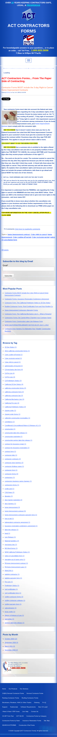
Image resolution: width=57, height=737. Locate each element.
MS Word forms (11, 548)
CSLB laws (9, 492)
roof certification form (13, 593)
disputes (9, 496)
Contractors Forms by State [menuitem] (11, 720)
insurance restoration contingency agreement (21, 526)
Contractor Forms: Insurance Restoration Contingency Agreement (27, 299)
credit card (9, 488)
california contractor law (14, 395)
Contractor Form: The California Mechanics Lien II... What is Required (28, 314)
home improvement (12, 507)
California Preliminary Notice (15, 407)
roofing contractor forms (14, 597)
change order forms (12, 414)
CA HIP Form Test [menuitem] (8, 716)
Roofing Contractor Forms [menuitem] (30, 698)
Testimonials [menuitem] (14, 707)
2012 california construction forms (17, 351)
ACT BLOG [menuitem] (20, 716)
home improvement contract (19, 234)
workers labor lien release (14, 623)
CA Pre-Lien (10, 377)
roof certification (11, 589)
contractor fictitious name (14, 466)
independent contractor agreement (17, 522)
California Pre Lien (12, 403)
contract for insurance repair (15, 444)
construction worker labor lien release (18, 440)
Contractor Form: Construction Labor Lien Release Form (24, 321)
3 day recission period (40, 237)
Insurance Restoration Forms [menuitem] (32, 720)
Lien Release (10, 537)
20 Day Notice (11, 347)
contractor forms (11, 474)
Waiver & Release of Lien (14, 615)
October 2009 (11, 639)
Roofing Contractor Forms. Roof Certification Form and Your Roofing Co (29, 306)
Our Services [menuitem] (24, 689)
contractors (10, 477)
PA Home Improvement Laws (15, 567)
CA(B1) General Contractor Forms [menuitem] (13, 693)
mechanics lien (11, 544)
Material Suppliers (12, 541)
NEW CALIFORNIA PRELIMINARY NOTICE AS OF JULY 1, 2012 (27, 325)
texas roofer (10, 611)
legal (7, 533)
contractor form (11, 470)
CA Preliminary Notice (13, 380)
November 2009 (11, 650)
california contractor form (14, 392)
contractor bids (11, 455)
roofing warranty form (13, 604)
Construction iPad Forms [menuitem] (27, 725)
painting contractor (12, 574)
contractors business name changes (18, 481)
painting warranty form (13, 578)
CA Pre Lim (10, 373)
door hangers (10, 503)
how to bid (9, 518)
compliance (10, 422)
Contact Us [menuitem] (34, 711)
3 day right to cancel (39, 234)
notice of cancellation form (14, 556)
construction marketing (13, 436)
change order (10, 410)
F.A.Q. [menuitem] (44, 702)
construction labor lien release (16, 433)
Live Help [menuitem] (25, 711)
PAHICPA (9, 570)
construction (10, 429)
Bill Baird (8, 92)
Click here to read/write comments (27, 229)
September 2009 (11, 642)
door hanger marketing (13, 500)
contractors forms (12, 485)
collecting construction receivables (17, 418)
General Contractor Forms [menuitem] (35, 693)
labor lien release (11, 529)
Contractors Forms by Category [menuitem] (36, 716)
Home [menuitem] (4, 689)
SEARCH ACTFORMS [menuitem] (9, 725)
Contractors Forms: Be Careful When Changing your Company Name (28, 317)
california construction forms (15, 388)
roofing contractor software (15, 600)
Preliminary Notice (12, 585)
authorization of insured (14, 366)
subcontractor (10, 608)
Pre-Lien (9, 582)
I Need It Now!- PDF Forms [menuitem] (11, 711)
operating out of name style (15, 559)
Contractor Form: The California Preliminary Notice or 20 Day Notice (27, 303)
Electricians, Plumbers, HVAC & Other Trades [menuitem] (16, 702)
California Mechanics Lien (14, 399)
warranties (9, 619)
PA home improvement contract (16, 563)
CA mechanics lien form (14, 369)
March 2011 (10, 646)
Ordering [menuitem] (37, 702)
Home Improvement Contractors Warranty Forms (21, 310)
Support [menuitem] (4, 707)
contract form (10, 451)
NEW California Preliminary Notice (17, 552)
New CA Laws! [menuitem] (43, 707)
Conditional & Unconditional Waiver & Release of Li (23, 425)
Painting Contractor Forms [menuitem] (10, 698)
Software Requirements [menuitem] (28, 707)
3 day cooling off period (22, 237)
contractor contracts (13, 459)
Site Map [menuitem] (47, 720)
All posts (5, 250)
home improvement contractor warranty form (21, 515)
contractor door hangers (14, 462)
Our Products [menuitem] (13, 689)
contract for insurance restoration (17, 448)
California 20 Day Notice (14, 384)
